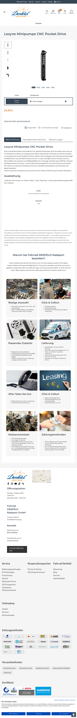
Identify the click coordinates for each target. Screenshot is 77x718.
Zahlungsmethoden (12, 630)
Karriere (56, 575)
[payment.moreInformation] (54, 636)
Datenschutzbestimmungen (61, 700)
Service (58, 2)
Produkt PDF (31, 128)
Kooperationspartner (39, 563)
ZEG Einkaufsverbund (36, 572)
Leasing (44, 2)
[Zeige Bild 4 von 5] (48, 87)
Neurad (5, 578)
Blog (55, 572)
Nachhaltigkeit (59, 578)
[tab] (12, 139)
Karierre (37, 2)
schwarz (16, 101)
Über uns (31, 2)
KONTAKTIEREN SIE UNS (16, 549)
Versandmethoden (12, 662)
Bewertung (57, 569)
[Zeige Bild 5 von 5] (53, 87)
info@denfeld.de (12, 540)
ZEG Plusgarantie (9, 584)
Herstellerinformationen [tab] (34, 139)
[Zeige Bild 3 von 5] (43, 87)
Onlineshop (8, 603)
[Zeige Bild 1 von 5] (33, 87)
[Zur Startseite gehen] (21, 12)
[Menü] (4, 12)
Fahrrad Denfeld (62, 563)
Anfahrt (5, 609)
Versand (5, 612)
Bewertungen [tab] (56, 139)
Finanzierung (7, 575)
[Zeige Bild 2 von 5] (38, 87)
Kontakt (50, 2)
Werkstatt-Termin (22, 2)
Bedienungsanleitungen (11, 569)
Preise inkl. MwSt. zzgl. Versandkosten (17, 121)
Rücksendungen (8, 615)
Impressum (72, 700)
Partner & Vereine (35, 569)
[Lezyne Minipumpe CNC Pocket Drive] (43, 65)
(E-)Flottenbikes (8, 572)
